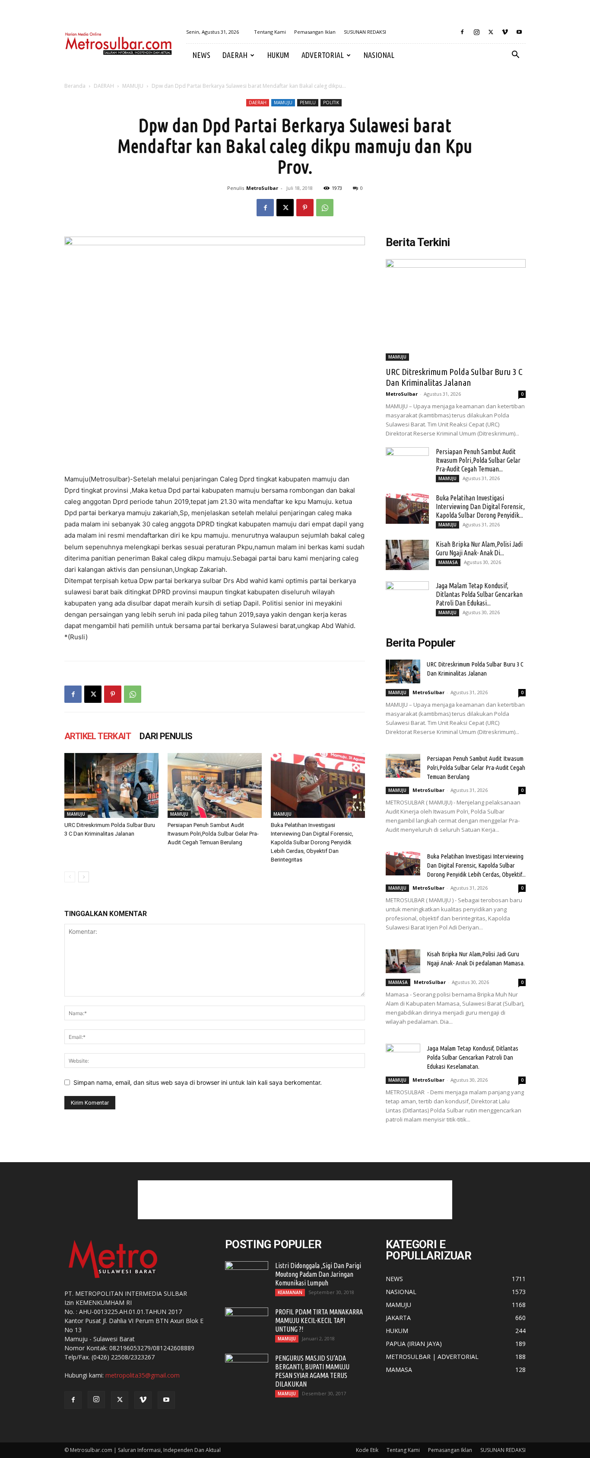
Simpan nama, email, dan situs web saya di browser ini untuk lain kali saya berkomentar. (197, 1082)
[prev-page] (69, 877)
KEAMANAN (290, 1292)
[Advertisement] (295, 1199)
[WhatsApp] (324, 207)
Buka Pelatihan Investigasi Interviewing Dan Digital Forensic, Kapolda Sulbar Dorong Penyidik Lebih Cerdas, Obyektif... (476, 865)
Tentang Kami (270, 32)
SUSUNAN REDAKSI (365, 32)
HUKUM (278, 55)
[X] (490, 32)
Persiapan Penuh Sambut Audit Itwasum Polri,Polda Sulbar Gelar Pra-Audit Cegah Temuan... (478, 460)
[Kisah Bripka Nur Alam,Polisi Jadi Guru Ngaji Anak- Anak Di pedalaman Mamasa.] (407, 555)
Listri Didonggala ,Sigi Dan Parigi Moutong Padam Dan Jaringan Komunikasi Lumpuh (318, 1274)
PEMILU (308, 102)
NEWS (201, 55)
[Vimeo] (504, 32)
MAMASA (448, 562)
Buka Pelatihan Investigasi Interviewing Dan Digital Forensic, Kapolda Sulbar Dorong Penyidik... (480, 506)
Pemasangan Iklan (315, 32)
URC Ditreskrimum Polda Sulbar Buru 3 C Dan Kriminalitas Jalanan (454, 377)
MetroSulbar (262, 188)
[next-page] (83, 877)
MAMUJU (132, 86)
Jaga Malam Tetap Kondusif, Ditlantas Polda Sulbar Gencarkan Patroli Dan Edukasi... (479, 594)
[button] (515, 55)
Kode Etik (367, 1450)
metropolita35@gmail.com (142, 1375)
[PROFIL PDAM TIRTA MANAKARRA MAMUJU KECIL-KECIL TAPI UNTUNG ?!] (246, 1322)
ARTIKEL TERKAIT (97, 736)
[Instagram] (476, 32)
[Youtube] (519, 32)
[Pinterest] (305, 207)
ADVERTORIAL (322, 55)
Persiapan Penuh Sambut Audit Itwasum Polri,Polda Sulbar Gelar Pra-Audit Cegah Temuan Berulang (213, 834)
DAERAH (234, 55)
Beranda (75, 86)
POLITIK (331, 102)
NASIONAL (378, 55)
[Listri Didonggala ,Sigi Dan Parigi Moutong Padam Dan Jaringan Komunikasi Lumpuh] (246, 1276)
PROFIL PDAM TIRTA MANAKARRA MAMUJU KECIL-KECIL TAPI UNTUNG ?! (319, 1320)
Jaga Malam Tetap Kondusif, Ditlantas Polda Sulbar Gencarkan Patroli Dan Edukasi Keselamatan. (472, 1057)
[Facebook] (462, 32)
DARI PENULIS (166, 736)
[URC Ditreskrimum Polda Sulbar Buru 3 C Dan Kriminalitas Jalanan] (111, 785)
